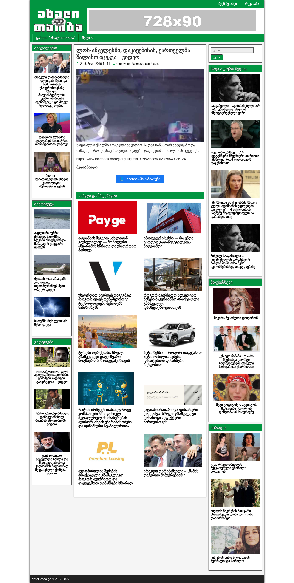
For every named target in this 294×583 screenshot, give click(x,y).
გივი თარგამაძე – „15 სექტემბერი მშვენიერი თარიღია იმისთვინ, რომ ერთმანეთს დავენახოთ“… (235, 157)
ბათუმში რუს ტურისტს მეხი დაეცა (51, 322)
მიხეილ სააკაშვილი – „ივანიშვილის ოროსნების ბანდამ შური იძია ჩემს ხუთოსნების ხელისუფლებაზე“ (234, 261)
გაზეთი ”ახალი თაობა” (55, 38)
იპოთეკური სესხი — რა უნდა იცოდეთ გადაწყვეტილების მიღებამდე (168, 242)
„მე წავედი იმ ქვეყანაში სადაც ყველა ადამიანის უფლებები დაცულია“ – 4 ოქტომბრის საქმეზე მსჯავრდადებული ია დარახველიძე (234, 209)
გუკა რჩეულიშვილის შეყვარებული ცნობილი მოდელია (228, 468)
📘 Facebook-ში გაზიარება (140, 179)
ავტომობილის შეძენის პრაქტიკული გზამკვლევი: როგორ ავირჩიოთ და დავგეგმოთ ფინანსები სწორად (105, 477)
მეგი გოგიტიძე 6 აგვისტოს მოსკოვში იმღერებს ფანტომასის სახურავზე (236, 408)
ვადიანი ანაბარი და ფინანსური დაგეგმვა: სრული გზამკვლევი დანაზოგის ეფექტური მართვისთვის (171, 416)
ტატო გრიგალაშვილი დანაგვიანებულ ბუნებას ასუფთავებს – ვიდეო (52, 418)
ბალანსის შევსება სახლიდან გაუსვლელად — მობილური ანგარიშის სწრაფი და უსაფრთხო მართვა (107, 244)
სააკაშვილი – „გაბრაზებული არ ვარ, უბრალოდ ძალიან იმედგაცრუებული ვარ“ (235, 109)
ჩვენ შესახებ (227, 4)
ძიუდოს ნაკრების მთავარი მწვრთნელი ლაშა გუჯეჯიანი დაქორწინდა (232, 514)
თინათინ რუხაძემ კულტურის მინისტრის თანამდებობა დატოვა (51, 140)
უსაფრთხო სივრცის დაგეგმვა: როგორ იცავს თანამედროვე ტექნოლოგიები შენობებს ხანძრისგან (104, 301)
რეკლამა (252, 4)
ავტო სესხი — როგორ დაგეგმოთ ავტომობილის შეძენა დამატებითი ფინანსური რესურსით (173, 359)
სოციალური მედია (146, 63)
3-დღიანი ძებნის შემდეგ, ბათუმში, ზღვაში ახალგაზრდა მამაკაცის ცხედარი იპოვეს (50, 240)
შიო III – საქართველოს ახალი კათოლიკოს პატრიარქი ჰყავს (51, 181)
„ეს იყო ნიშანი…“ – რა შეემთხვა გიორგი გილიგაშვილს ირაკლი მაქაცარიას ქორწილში (236, 361)
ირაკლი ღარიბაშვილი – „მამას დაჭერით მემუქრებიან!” (171, 473)
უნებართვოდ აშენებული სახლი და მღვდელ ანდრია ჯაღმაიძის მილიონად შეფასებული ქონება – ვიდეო (51, 464)
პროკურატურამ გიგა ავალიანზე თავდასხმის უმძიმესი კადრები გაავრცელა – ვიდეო (51, 376)
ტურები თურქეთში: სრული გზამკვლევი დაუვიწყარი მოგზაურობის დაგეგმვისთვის (104, 356)
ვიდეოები (123, 63)
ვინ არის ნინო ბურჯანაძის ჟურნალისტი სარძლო (230, 559)
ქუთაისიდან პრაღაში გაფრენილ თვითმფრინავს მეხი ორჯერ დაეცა (50, 284)
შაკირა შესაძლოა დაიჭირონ (236, 318)
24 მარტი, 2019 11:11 (95, 63)
